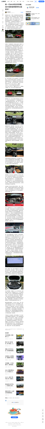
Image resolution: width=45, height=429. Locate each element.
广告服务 (21, 422)
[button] (37, 7)
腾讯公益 (11, 423)
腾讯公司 (13, 426)
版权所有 (16, 426)
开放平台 (19, 422)
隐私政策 (16, 422)
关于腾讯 (6, 422)
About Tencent (10, 422)
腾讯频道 (17, 423)
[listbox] (14, 363)
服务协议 (13, 422)
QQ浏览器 (14, 423)
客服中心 (20, 423)
